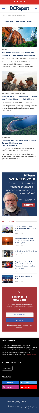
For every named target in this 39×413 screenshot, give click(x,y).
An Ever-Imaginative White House (26, 251)
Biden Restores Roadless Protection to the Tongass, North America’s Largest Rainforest (19, 143)
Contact (34, 408)
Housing (4, 49)
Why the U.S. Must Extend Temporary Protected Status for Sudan (25, 228)
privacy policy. (19, 327)
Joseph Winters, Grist (19, 58)
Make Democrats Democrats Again (24, 277)
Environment (6, 137)
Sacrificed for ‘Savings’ (18, 93)
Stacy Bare (18, 102)
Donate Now (7, 368)
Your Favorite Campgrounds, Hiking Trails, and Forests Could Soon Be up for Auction (18, 53)
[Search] (36, 8)
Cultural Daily (31, 354)
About (23, 408)
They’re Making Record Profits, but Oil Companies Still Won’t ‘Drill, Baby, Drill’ (24, 241)
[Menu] (3, 8)
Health (7, 93)
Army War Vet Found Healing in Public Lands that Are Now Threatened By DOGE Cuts (19, 97)
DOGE (3, 93)
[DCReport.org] (19, 8)
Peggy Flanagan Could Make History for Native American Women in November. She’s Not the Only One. (25, 265)
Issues (4, 408)
